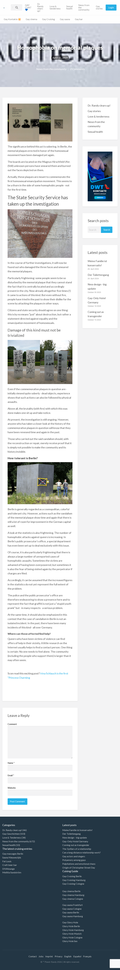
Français (87, 956)
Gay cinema (31, 19)
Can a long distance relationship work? (81, 852)
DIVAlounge (8, 868)
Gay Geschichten (10, 833)
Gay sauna (65, 19)
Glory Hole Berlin (71, 926)
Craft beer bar (9, 865)
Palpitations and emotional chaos (78, 863)
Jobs (41, 956)
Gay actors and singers (73, 856)
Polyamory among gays (74, 860)
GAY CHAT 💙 (28, 7)
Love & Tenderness (11, 837)
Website (12, 787)
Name (11, 763)
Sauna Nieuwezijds (11, 857)
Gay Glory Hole (70, 922)
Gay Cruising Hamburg (73, 880)
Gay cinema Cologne (72, 898)
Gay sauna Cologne (72, 908)
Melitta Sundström (11, 872)
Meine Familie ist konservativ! (77, 830)
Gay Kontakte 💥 (12, 19)
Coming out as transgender (75, 845)
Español (77, 956)
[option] (106, 967)
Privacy (58, 956)
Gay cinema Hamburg (73, 895)
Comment (12, 724)
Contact (33, 956)
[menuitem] (29, 7)
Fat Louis (6, 861)
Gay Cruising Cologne (73, 883)
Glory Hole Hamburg (73, 930)
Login (111, 7)
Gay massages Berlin (12, 853)
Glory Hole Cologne (72, 937)
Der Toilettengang (98, 274)
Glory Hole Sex (69, 941)
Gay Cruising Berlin (72, 876)
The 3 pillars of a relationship (76, 848)
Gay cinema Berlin (71, 891)
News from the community (83, 7)
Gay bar (79, 19)
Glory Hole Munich (72, 933)
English (67, 956)
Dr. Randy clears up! (40, 7)
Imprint (49, 956)
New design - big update (74, 837)
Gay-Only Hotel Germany (75, 841)
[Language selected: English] (108, 967)
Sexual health (69, 7)
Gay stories (99, 7)
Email (11, 775)
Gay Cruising (48, 19)
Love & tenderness (55, 7)
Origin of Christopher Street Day (78, 867)
